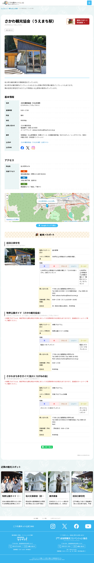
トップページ (4, 8)
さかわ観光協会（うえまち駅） (46, 201)
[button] (47, 206)
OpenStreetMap (73, 221)
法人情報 (36, 518)
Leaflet (65, 221)
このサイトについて (55, 518)
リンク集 (44, 518)
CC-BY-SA (86, 221)
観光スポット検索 (13, 8)
